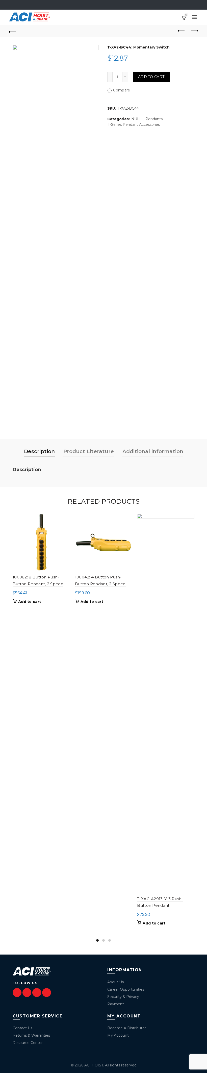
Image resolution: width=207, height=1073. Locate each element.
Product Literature (88, 451)
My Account (118, 1035)
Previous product (181, 31)
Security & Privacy (123, 996)
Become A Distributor (126, 1028)
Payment (115, 1004)
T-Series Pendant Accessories (134, 124)
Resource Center (28, 1042)
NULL (136, 119)
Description (39, 451)
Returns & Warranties (31, 1035)
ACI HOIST (93, 1065)
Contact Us (22, 1028)
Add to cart (151, 77)
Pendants (154, 119)
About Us (115, 982)
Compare (121, 90)
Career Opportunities (125, 989)
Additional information (152, 451)
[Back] (13, 31)
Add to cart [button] (29, 601)
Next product (194, 31)
